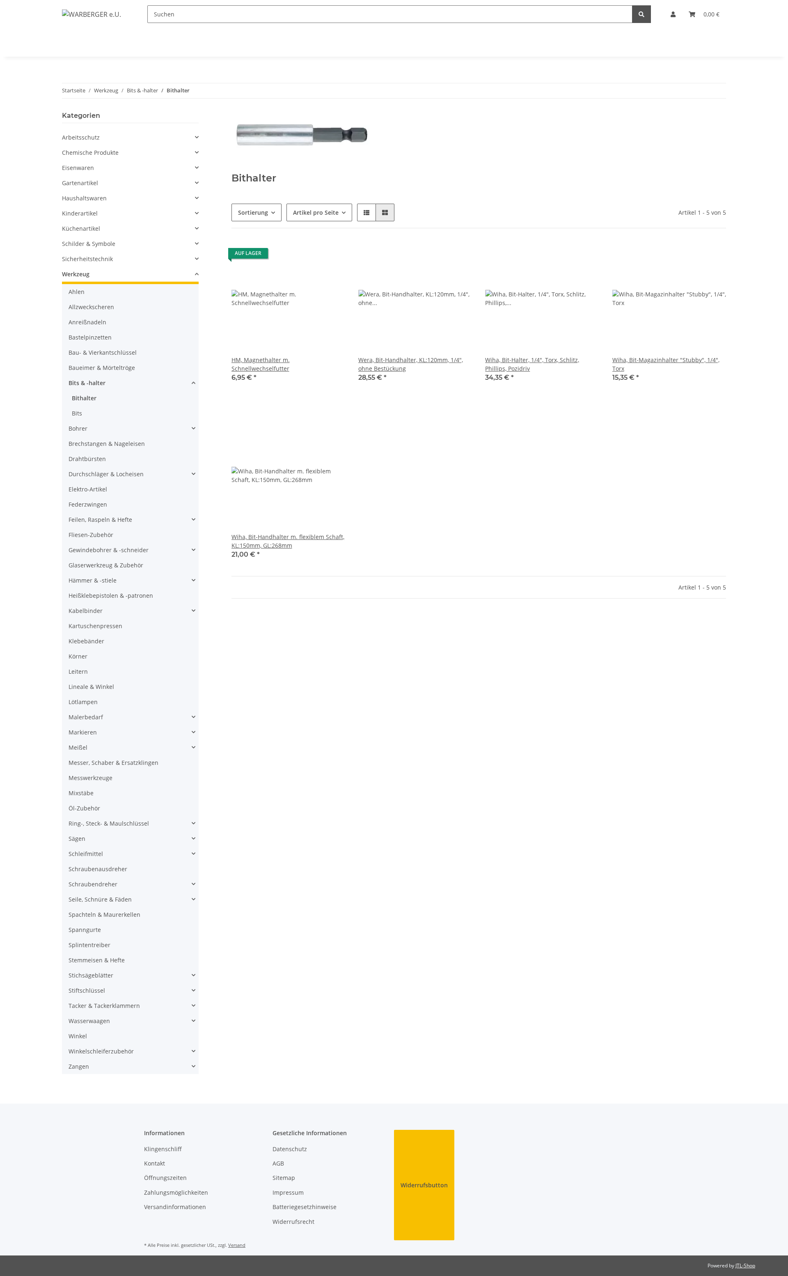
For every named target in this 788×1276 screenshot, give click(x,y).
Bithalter (84, 398)
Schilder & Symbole (88, 244)
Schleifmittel (86, 854)
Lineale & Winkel (91, 687)
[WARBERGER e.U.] (91, 14)
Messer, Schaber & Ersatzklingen (113, 763)
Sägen (77, 838)
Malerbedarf (86, 717)
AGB (278, 1163)
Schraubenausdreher (98, 869)
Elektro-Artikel (88, 489)
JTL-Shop (745, 1265)
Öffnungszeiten (165, 1178)
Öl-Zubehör (84, 808)
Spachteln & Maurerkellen (104, 914)
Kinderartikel (80, 213)
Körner (78, 656)
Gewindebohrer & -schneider (109, 550)
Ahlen (77, 292)
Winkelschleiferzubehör (101, 1051)
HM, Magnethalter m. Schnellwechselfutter (260, 364)
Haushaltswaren (84, 198)
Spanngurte (85, 930)
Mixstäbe (81, 793)
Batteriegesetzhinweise (305, 1207)
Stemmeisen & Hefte (97, 960)
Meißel (78, 747)
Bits (77, 413)
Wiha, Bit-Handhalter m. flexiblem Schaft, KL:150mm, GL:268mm (287, 541)
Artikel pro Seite (316, 212)
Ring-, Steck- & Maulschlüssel (109, 823)
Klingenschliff (163, 1149)
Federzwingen (88, 504)
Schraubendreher (93, 884)
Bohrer (78, 428)
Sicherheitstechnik (87, 259)
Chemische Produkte (90, 152)
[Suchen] (641, 14)
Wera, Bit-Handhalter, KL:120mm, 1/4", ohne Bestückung (410, 364)
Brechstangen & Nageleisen (107, 444)
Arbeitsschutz (81, 137)
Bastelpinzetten (90, 337)
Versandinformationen (175, 1207)
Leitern (78, 671)
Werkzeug (75, 274)
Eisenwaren (78, 168)
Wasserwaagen (89, 1021)
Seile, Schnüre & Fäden (100, 899)
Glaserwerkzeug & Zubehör (106, 565)
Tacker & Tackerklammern (104, 1006)
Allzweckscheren (91, 307)
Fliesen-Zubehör (91, 535)
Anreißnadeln (87, 322)
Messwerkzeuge (90, 778)
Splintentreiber (89, 945)
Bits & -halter (87, 383)
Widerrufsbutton (424, 1185)
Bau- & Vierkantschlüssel (103, 352)
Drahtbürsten (87, 459)
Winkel (78, 1036)
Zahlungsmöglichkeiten (176, 1192)
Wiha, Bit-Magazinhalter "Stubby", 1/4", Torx (665, 364)
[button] (673, 14)
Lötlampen (83, 702)
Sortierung (253, 212)
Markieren (83, 732)
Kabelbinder (86, 611)
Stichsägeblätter (91, 975)
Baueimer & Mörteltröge (102, 368)
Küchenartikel (81, 228)
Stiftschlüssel (87, 990)
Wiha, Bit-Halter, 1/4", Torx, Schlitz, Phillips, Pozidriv (532, 364)
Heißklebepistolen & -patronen (111, 595)
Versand (236, 1245)
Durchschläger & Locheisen (106, 474)
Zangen (79, 1066)
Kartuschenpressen (95, 626)
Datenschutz (290, 1149)
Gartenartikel (80, 183)
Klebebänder (86, 641)
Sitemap (284, 1178)
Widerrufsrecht (293, 1222)
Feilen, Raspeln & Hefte (100, 519)
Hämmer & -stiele (93, 580)
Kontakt (154, 1163)
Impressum (288, 1192)
